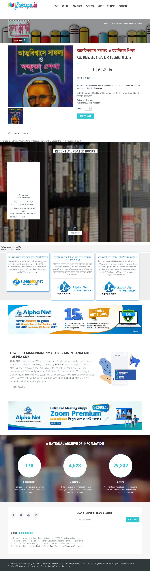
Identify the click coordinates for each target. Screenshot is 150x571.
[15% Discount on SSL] (75, 319)
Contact (111, 6)
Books (65, 6)
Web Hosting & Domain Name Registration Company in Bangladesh (58, 546)
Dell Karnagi (132, 85)
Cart (24, 217)
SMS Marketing (62, 364)
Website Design (93, 564)
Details (13, 217)
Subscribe (132, 519)
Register (123, 6)
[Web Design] (75, 133)
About (101, 6)
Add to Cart (85, 116)
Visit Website (19, 387)
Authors (90, 6)
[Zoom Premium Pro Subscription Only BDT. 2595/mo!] (75, 415)
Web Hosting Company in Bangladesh (58, 566)
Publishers (76, 6)
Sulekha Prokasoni (94, 88)
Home (55, 6)
